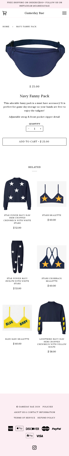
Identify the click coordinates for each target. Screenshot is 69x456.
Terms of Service (24, 418)
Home (6, 26)
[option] (34, 57)
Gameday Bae (34, 13)
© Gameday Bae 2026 (28, 407)
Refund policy (46, 418)
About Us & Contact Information (34, 412)
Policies (48, 407)
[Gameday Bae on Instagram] (34, 448)
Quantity (34, 124)
